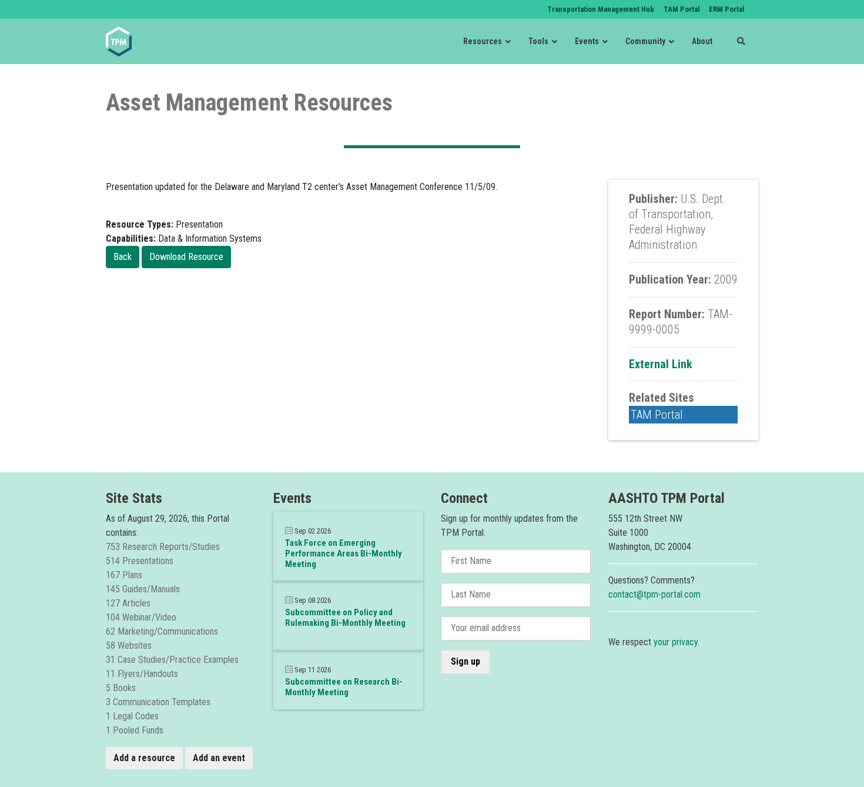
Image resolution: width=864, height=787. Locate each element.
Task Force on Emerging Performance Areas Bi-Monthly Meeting (343, 553)
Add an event (219, 757)
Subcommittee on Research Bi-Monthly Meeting (344, 687)
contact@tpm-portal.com (654, 594)
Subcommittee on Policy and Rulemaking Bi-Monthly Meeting (345, 617)
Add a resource (144, 757)
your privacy (676, 642)
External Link (660, 364)
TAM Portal (657, 415)
